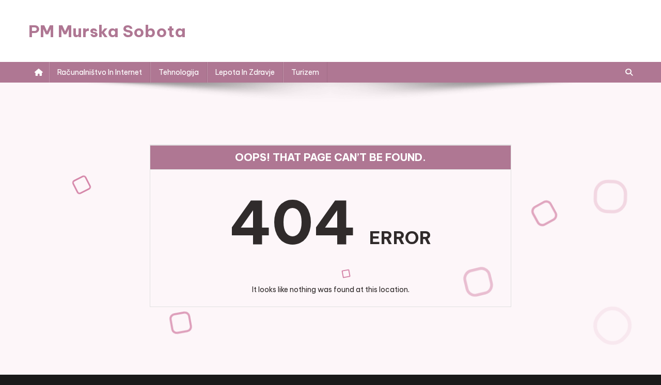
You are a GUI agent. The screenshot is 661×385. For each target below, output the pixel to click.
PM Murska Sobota (107, 31)
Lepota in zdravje (245, 72)
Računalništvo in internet (99, 72)
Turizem (305, 72)
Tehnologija (179, 72)
